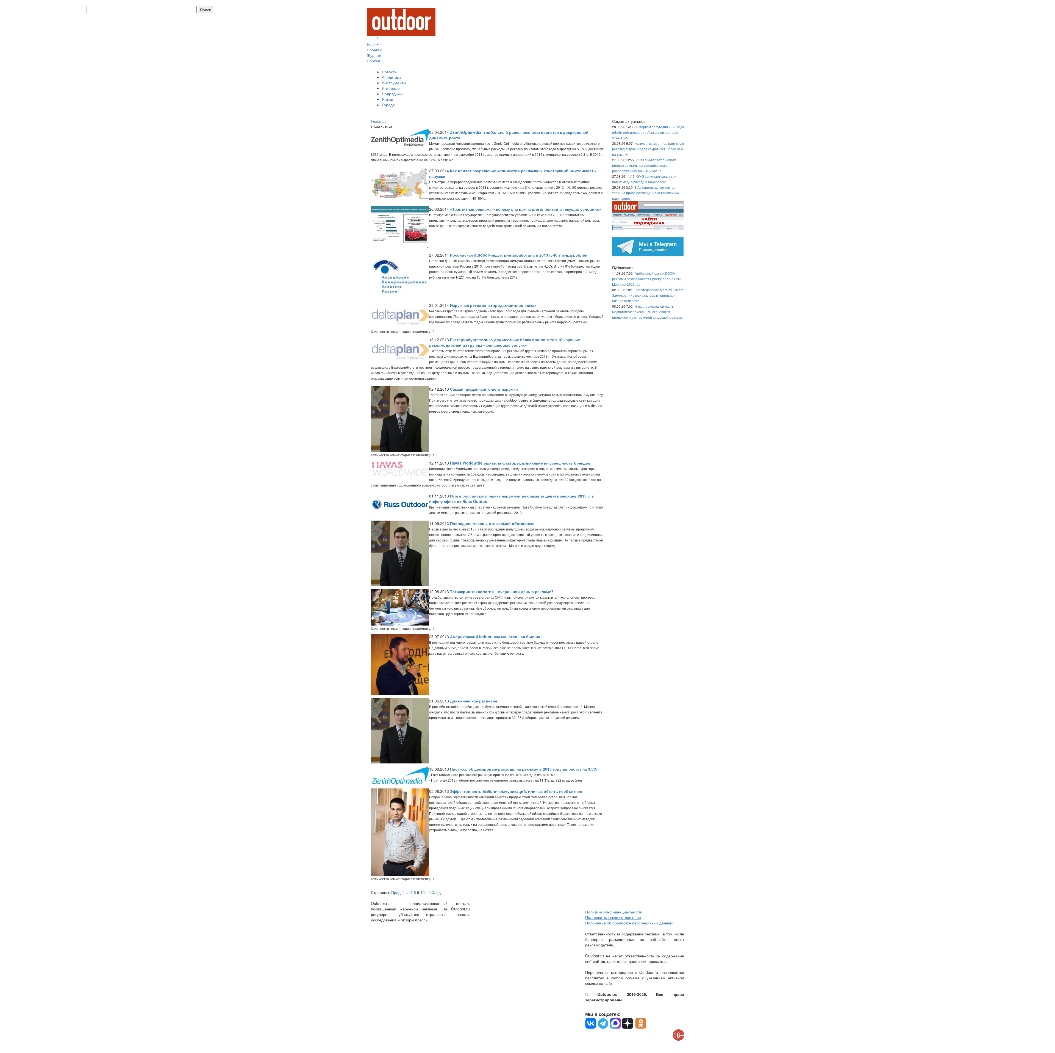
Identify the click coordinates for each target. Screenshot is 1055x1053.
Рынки (387, 99)
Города (388, 104)
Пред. (396, 892)
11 (428, 892)
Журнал (374, 55)
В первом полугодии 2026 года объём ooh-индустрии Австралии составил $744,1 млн (648, 132)
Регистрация (390, 38)
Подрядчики (393, 93)
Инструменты (394, 82)
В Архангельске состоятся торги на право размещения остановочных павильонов (645, 193)
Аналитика (391, 77)
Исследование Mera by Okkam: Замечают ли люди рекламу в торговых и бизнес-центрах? (648, 295)
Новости (389, 71)
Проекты (374, 49)
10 (422, 892)
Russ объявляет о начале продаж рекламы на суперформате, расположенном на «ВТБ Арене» (644, 165)
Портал (373, 60)
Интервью (391, 88)
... (407, 892)
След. (436, 892)
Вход (371, 38)
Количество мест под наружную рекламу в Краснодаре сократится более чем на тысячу (648, 149)
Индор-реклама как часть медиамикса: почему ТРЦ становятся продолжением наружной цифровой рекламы (647, 311)
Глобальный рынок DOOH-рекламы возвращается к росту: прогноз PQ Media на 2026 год (646, 279)
